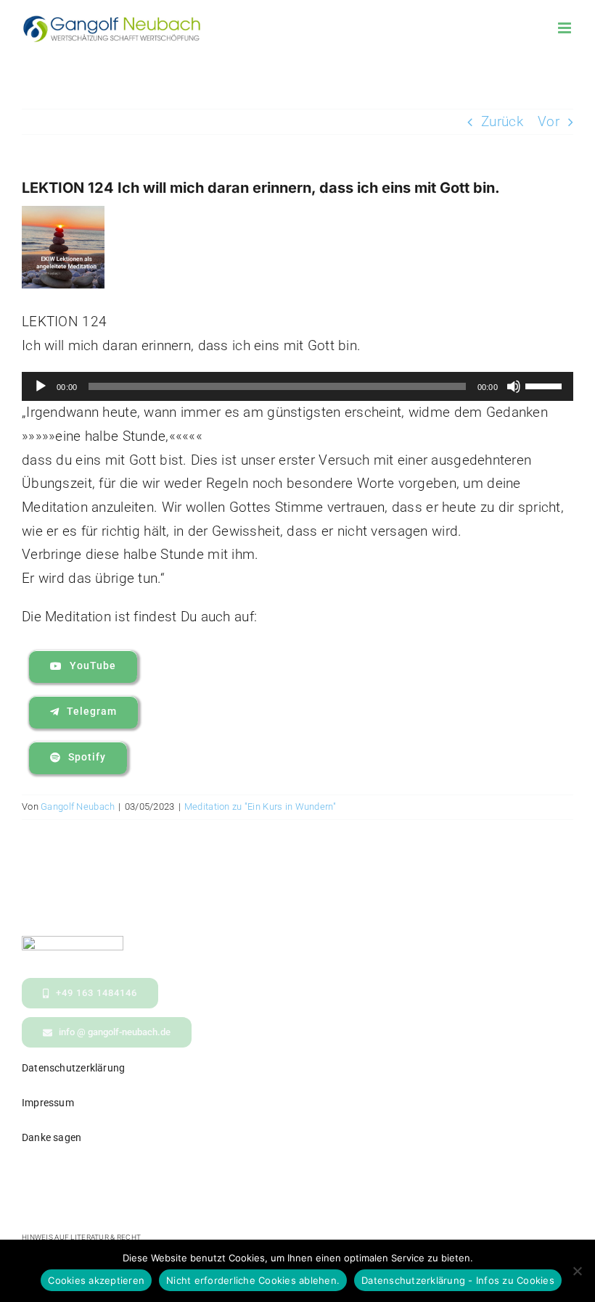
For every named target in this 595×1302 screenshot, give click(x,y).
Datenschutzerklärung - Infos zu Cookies (457, 1280)
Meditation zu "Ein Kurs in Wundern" (260, 806)
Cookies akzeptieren (96, 1280)
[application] (297, 386)
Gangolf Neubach (78, 806)
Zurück (502, 121)
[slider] (545, 385)
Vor (548, 121)
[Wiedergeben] (40, 386)
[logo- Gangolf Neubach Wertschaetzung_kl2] (72, 942)
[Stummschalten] (513, 386)
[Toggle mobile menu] (565, 28)
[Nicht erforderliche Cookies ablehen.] (577, 1271)
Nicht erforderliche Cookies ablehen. (253, 1280)
